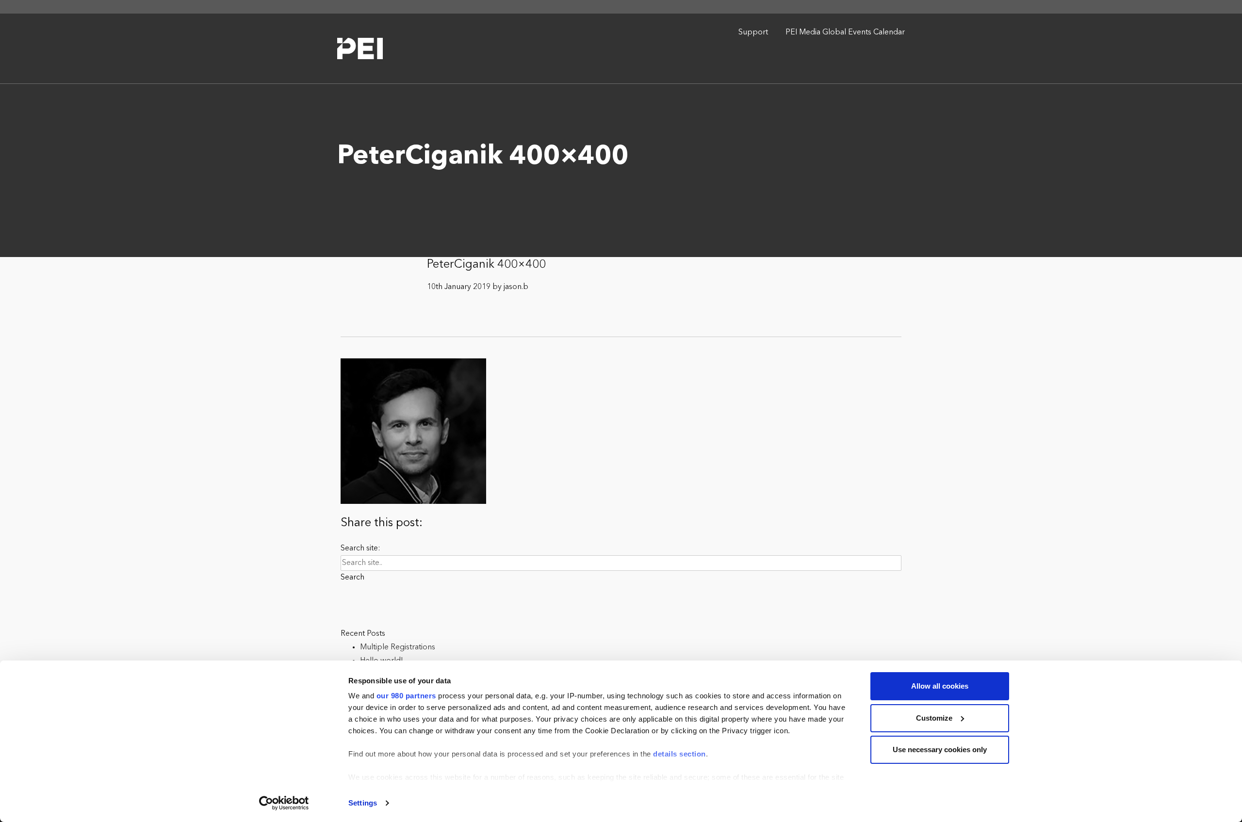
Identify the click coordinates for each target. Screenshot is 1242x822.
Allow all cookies (939, 686)
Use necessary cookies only (940, 749)
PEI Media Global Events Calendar (845, 32)
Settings (362, 803)
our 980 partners (406, 696)
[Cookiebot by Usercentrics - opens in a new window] (284, 803)
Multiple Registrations (397, 647)
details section (679, 754)
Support (753, 32)
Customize (934, 718)
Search (352, 577)
